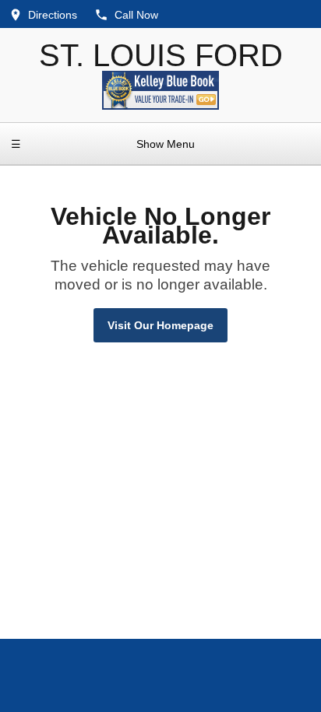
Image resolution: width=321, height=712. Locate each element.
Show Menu (103, 144)
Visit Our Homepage (160, 325)
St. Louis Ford (161, 55)
